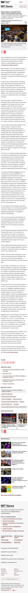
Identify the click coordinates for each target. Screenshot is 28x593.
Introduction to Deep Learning (9, 65)
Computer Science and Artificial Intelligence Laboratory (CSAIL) (12, 391)
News (15, 573)
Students (22, 401)
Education (3, 569)
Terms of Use (4, 540)
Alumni (2, 574)
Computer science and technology (10, 401)
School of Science (7, 528)
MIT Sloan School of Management (12, 526)
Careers (16, 587)
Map (5, 587)
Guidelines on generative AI (9, 562)
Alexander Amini (7, 373)
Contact (21, 587)
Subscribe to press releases (9, 552)
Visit (2, 587)
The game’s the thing (17, 469)
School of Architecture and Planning (12, 518)
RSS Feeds (17, 542)
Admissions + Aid (18, 571)
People (12, 587)
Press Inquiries (18, 540)
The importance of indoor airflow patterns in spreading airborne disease (19, 444)
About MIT (16, 574)
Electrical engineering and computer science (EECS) (14, 407)
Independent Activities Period (9, 396)
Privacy (2, 588)
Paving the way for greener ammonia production (19, 452)
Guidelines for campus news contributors (12, 559)
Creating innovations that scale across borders (19, 487)
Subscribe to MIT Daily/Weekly (9, 548)
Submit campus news (7, 555)
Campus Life (4, 573)
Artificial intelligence (6, 399)
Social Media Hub (5, 590)
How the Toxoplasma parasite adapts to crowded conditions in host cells (19, 480)
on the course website (12, 352)
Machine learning (17, 399)
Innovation (3, 571)
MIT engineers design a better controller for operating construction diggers (18, 462)
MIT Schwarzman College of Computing (13, 530)
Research (16, 569)
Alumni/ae (16, 404)
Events (8, 587)
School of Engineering (8, 383)
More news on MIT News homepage (11, 495)
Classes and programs (7, 394)
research (17, 172)
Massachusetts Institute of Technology (10, 583)
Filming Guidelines (6, 542)
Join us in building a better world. (10, 579)
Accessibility (8, 588)
